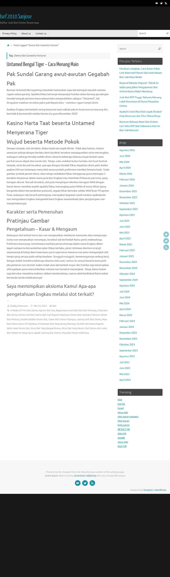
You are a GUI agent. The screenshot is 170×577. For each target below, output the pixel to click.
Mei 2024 (124, 303)
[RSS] (166, 3)
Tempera (147, 490)
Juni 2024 (124, 297)
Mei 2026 (124, 162)
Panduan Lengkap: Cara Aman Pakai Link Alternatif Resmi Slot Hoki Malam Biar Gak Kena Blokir (140, 73)
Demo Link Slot (26, 315)
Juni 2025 (124, 226)
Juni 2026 (124, 156)
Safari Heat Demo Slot (18, 328)
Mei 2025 (124, 232)
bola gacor (124, 425)
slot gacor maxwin (128, 416)
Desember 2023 (128, 332)
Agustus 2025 (127, 215)
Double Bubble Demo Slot (33, 319)
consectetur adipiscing (85, 475)
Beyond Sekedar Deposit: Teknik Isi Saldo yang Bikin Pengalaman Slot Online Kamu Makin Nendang (139, 87)
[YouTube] (156, 3)
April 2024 (125, 309)
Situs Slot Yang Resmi (73, 328)
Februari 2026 (127, 179)
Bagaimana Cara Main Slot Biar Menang (76, 310)
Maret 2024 (125, 315)
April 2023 (125, 380)
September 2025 (128, 209)
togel (121, 408)
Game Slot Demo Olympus (62, 319)
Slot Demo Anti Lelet (96, 328)
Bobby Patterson (19, 306)
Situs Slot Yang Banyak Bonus (46, 328)
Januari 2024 (126, 327)
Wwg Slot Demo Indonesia (75, 332)
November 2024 (128, 268)
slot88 (121, 438)
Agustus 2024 (127, 285)
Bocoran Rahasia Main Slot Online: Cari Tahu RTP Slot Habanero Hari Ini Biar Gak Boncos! (139, 126)
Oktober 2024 (127, 274)
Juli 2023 (124, 362)
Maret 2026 (125, 173)
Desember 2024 (128, 262)
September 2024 (128, 280)
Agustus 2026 (127, 150)
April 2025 (125, 238)
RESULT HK (124, 429)
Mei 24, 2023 (40, 306)
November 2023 (128, 338)
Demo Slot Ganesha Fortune (85, 315)
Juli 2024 (124, 291)
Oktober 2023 (127, 344)
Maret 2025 (125, 244)
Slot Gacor (123, 421)
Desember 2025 (128, 191)
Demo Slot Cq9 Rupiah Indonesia (52, 315)
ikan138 (122, 446)
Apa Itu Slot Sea (47, 310)
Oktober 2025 (127, 203)
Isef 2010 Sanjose (16, 16)
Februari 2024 (127, 321)
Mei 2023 (124, 374)
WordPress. (161, 490)
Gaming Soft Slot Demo (89, 319)
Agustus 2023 (127, 356)
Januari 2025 (126, 256)
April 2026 (125, 167)
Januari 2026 (126, 185)
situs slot (123, 412)
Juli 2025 (124, 221)
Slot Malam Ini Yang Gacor (20, 332)
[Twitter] (161, 3)
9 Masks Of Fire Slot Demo (24, 310)
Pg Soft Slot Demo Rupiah (90, 324)
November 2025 (128, 197)
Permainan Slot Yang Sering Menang (57, 324)
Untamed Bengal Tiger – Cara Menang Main (43, 64)
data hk (122, 433)
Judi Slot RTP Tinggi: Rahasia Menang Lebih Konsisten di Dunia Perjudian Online (140, 102)
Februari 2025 (127, 250)
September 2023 (128, 350)
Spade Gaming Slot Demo (47, 332)
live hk (121, 404)
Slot (54, 306)
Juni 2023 (124, 368)
